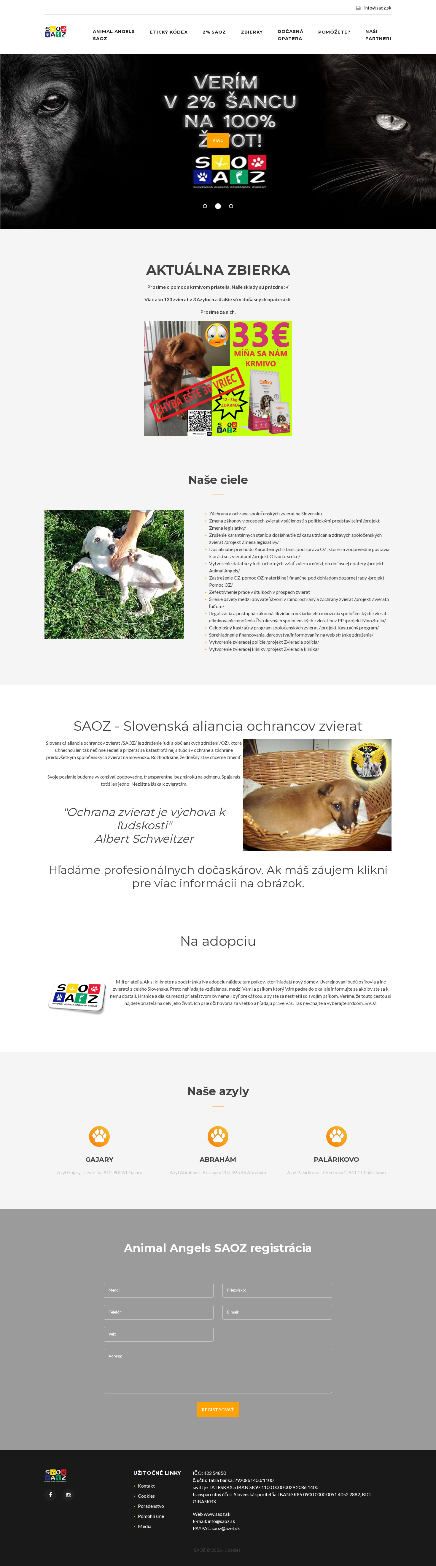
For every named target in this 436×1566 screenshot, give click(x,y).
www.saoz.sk (217, 1514)
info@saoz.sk (378, 7)
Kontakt (146, 1485)
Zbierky (252, 32)
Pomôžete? (334, 32)
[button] (205, 206)
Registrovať (218, 1409)
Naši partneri (378, 35)
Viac (217, 140)
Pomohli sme (151, 1516)
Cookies (146, 1496)
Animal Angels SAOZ (114, 35)
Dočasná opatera (290, 35)
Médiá (144, 1526)
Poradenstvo (151, 1506)
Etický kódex (169, 32)
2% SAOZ (214, 32)
